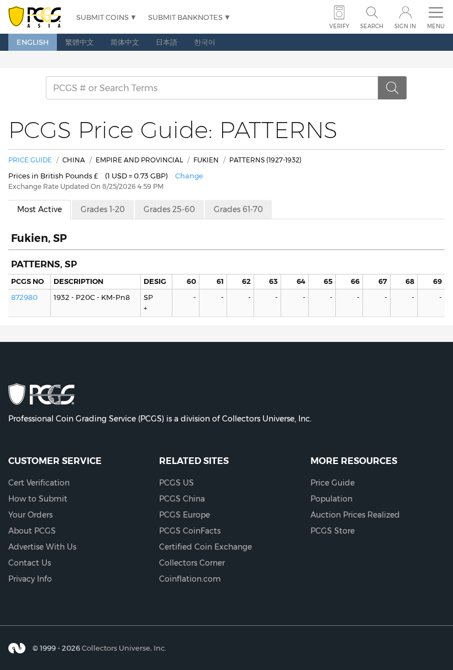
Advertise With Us (42, 547)
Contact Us (29, 563)
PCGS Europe (184, 515)
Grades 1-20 (103, 209)
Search (371, 26)
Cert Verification (39, 483)
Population (331, 499)
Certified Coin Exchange (205, 547)
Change (189, 175)
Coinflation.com (190, 579)
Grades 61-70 (238, 209)
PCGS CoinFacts (189, 531)
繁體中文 (79, 42)
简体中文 (124, 42)
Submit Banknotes (185, 17)
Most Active (39, 209)
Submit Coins (102, 17)
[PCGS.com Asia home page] (36, 17)
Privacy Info (30, 579)
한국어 (204, 42)
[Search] (392, 87)
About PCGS (32, 531)
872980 (24, 297)
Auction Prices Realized (355, 515)
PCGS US (176, 483)
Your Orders (30, 515)
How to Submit (37, 499)
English (33, 42)
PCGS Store (332, 531)
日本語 (166, 42)
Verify (339, 26)
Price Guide (30, 160)
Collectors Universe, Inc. (124, 647)
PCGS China (182, 499)
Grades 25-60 (169, 209)
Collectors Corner (192, 563)
